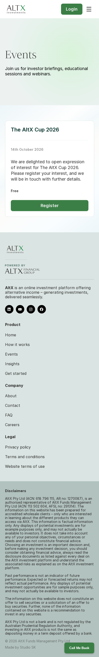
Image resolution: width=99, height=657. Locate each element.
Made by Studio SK (20, 647)
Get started (15, 373)
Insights (12, 363)
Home (10, 334)
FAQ (8, 415)
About (11, 395)
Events (11, 354)
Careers (12, 424)
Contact (12, 405)
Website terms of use (25, 466)
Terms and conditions (25, 456)
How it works (17, 344)
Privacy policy (18, 447)
